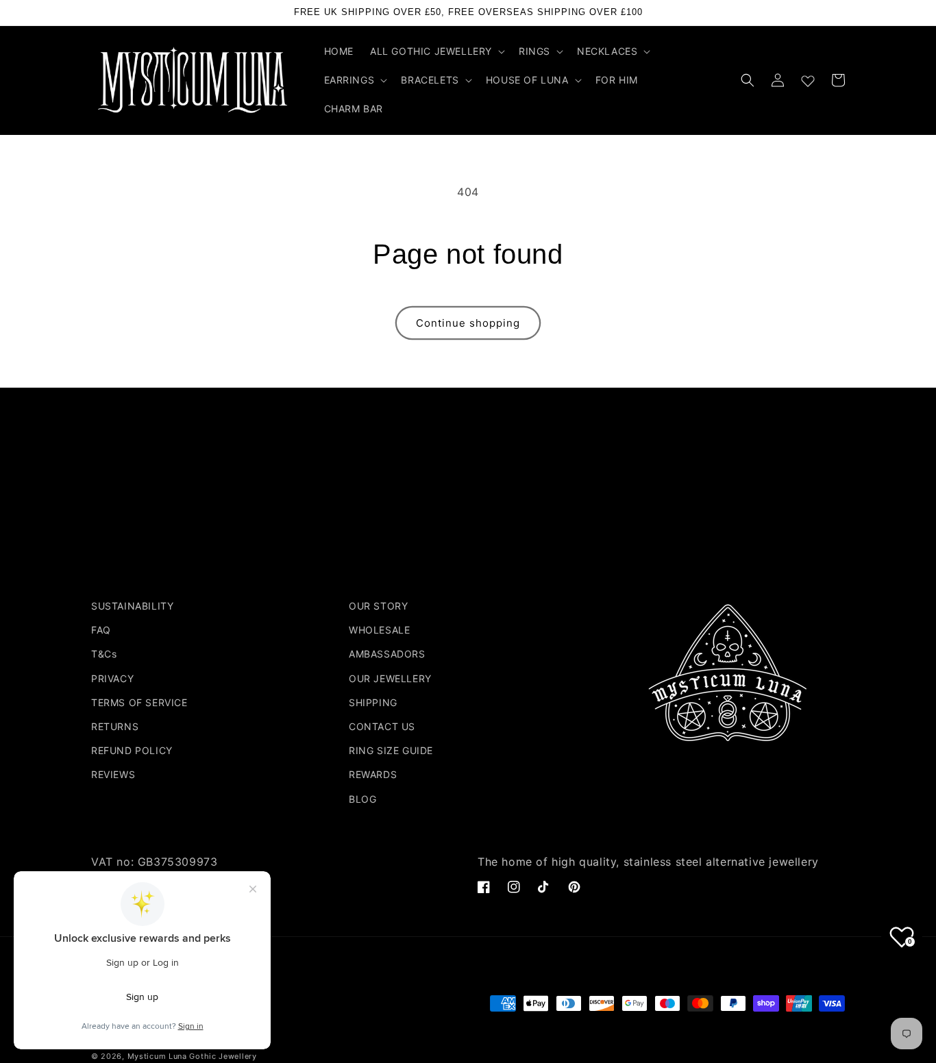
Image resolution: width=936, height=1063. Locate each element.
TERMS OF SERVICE (139, 702)
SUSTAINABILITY (132, 606)
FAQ (101, 630)
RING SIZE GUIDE (391, 750)
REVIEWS (113, 774)
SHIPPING (373, 702)
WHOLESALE (379, 630)
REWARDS (373, 774)
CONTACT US (382, 726)
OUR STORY (378, 606)
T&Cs (103, 654)
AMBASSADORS (387, 654)
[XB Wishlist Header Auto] (808, 78)
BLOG (362, 799)
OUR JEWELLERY (390, 678)
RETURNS (114, 726)
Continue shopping (468, 322)
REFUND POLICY (132, 750)
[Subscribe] (576, 544)
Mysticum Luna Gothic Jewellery (192, 1056)
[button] (436, 51)
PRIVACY (112, 678)
